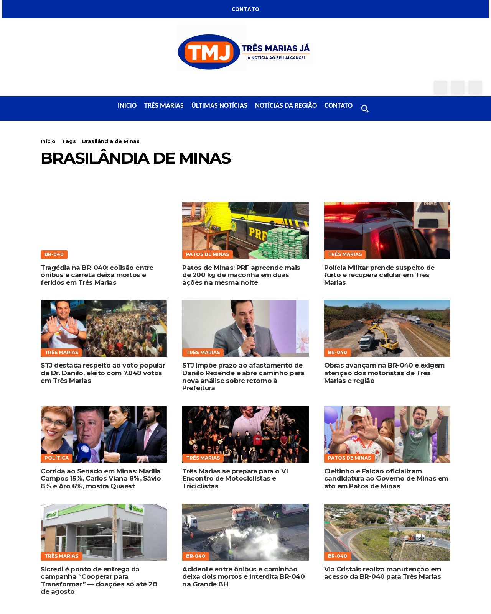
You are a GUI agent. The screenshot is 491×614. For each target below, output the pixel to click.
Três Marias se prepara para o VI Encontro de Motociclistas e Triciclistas (235, 478)
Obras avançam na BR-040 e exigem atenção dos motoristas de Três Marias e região (384, 372)
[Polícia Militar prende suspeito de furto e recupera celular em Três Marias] (387, 230)
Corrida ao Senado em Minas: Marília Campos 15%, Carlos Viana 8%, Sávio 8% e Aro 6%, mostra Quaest (101, 478)
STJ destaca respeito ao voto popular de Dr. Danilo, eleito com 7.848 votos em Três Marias (103, 372)
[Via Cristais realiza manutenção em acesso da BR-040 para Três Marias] (387, 532)
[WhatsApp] (475, 87)
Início (48, 141)
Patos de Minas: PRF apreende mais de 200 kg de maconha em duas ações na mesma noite (241, 275)
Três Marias (345, 254)
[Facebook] (440, 87)
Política (56, 458)
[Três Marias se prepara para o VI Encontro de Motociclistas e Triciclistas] (245, 434)
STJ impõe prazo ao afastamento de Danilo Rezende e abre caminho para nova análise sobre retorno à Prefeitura (243, 376)
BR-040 (54, 254)
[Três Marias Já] (245, 49)
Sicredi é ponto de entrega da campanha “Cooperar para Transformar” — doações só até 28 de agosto (99, 580)
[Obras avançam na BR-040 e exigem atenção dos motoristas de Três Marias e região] (387, 328)
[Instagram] (458, 87)
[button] (364, 108)
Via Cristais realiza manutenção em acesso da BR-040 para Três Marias (382, 573)
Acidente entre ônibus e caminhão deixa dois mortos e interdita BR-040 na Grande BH (243, 576)
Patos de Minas (207, 254)
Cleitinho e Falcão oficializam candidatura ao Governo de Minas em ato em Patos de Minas (386, 478)
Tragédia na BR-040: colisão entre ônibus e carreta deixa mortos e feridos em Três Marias (97, 275)
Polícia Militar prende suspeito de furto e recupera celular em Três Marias (379, 275)
